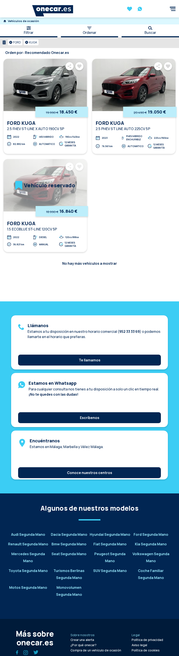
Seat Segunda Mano (69, 553)
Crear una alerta (82, 640)
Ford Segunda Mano (151, 534)
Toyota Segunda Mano (28, 570)
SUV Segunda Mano (110, 570)
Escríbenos (89, 417)
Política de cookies (146, 650)
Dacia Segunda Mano (69, 534)
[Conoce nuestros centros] (89, 466)
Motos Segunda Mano (28, 587)
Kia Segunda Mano (151, 544)
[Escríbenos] (89, 411)
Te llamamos (89, 360)
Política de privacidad (147, 640)
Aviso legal (139, 645)
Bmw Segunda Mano (69, 544)
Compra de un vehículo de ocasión (96, 650)
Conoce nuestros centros (89, 472)
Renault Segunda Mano (28, 544)
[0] (129, 9)
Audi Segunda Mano (28, 534)
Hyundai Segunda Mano (110, 534)
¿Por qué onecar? (83, 645)
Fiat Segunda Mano (110, 544)
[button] (15, 42)
